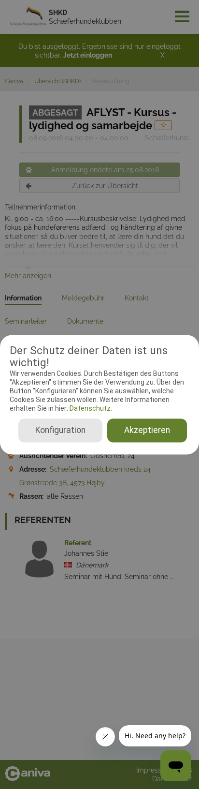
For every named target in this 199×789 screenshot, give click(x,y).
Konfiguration (60, 430)
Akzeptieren (147, 430)
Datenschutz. (90, 409)
